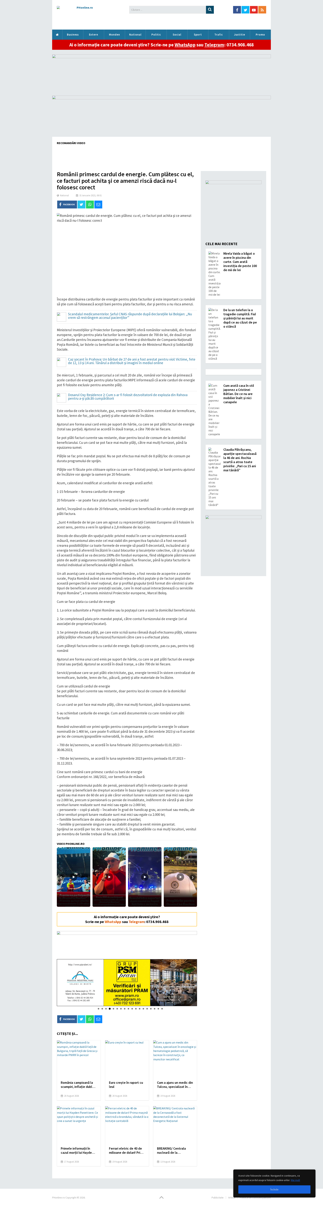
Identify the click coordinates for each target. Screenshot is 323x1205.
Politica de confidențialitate (255, 1197)
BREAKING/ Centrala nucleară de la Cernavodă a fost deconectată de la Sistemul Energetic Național (171, 1150)
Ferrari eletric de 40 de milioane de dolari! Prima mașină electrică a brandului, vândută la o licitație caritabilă (126, 1150)
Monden (114, 34)
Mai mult (295, 1180)
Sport (198, 34)
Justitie (239, 34)
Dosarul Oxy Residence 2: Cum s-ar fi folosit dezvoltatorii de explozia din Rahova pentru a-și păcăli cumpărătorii (127, 397)
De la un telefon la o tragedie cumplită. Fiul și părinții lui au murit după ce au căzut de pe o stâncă (240, 318)
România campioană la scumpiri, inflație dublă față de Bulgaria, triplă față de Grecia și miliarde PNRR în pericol (79, 1085)
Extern (93, 34)
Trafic (218, 34)
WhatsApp (185, 45)
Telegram (214, 45)
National (135, 34)
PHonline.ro (57, 35)
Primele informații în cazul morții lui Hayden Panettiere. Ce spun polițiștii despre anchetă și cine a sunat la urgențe (79, 1150)
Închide (274, 1189)
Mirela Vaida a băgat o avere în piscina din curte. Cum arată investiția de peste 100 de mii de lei (240, 261)
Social (177, 34)
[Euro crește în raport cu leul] (127, 1059)
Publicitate (218, 1197)
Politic (156, 34)
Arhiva (231, 1197)
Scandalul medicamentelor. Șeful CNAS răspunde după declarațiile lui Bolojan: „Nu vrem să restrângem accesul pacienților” (130, 316)
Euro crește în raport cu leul (126, 1085)
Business (73, 34)
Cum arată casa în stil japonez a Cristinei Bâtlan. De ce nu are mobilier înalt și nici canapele (238, 393)
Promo (260, 34)
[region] (274, 1183)
